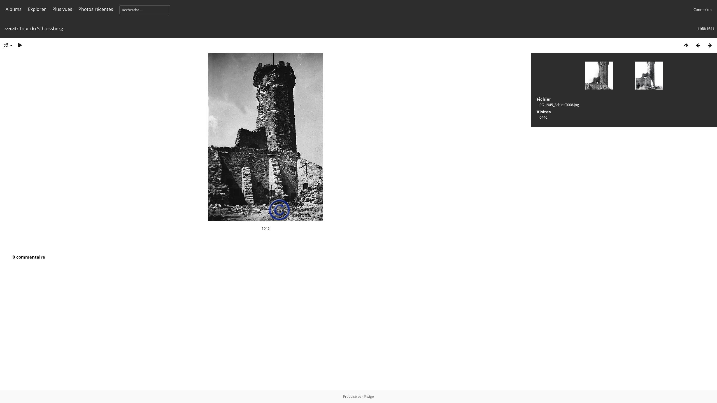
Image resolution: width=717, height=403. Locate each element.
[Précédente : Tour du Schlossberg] (698, 45)
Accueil (10, 28)
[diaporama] (20, 45)
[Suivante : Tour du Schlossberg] (710, 45)
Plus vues (62, 9)
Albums (14, 9)
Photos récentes (95, 9)
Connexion (702, 9)
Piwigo (369, 396)
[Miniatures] (686, 45)
